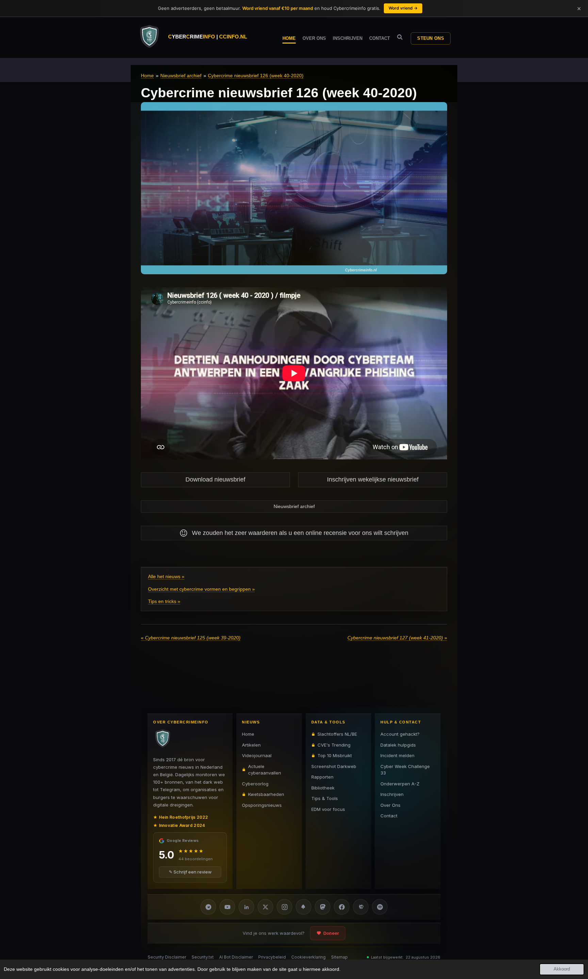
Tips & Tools (324, 798)
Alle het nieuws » (166, 576)
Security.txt (203, 957)
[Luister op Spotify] (380, 907)
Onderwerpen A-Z (400, 783)
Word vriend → (403, 8)
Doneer (331, 933)
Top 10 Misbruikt (334, 755)
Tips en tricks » (164, 601)
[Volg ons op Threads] (361, 907)
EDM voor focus (328, 809)
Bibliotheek (322, 787)
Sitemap (339, 957)
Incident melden (397, 755)
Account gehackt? (400, 734)
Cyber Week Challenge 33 (405, 769)
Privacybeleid (272, 957)
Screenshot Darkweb (333, 766)
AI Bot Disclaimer (236, 957)
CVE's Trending (333, 744)
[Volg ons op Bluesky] (303, 907)
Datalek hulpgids (398, 744)
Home (147, 75)
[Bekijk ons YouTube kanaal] (227, 907)
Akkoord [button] (562, 969)
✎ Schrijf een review (190, 872)
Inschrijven (392, 794)
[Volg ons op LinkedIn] (246, 907)
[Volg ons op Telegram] (208, 907)
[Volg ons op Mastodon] (322, 907)
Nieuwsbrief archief (180, 75)
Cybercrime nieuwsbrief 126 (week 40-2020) (256, 75)
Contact (388, 815)
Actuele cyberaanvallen (264, 769)
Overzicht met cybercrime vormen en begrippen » (201, 589)
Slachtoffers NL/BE (337, 734)
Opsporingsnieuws (262, 804)
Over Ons (390, 804)
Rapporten (322, 777)
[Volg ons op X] (265, 907)
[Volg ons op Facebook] (341, 907)
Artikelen (251, 744)
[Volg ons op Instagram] (284, 907)
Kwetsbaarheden (266, 794)
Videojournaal (257, 755)
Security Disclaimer (167, 957)
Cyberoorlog (255, 783)
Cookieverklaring (308, 957)
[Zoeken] (399, 37)
